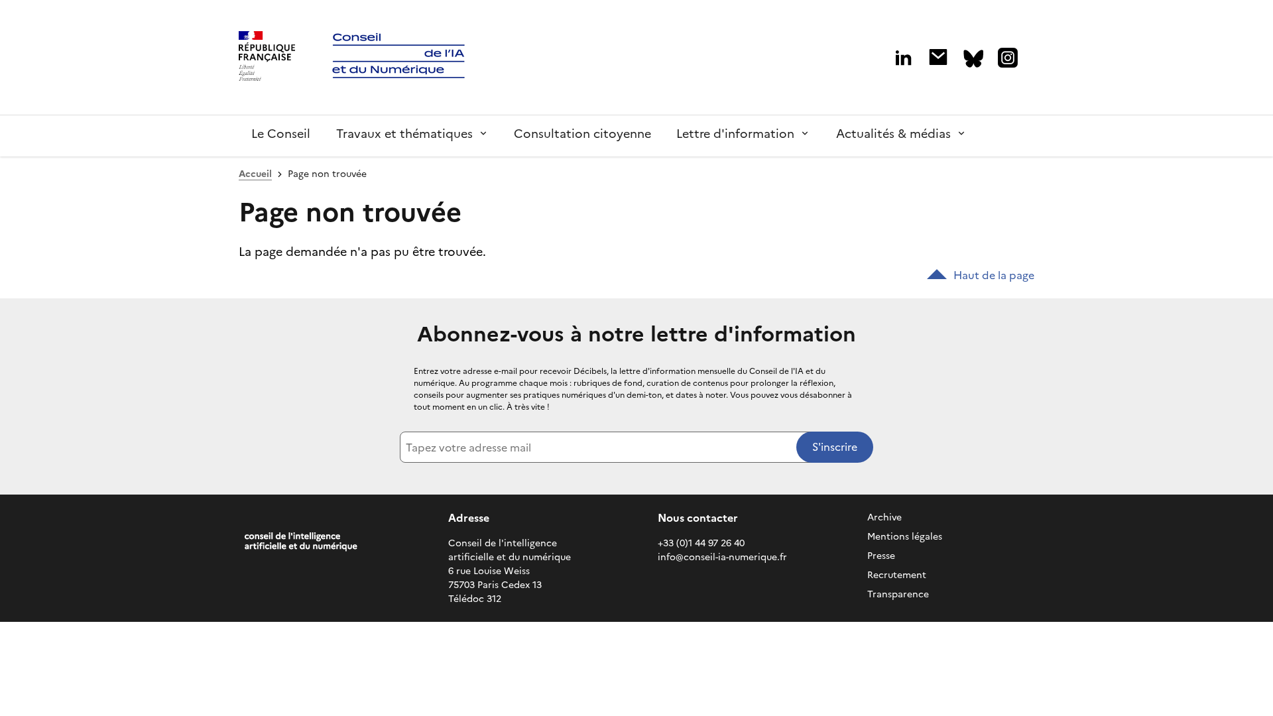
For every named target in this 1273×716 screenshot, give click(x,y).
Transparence (898, 594)
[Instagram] (1008, 57)
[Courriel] (938, 57)
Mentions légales (904, 537)
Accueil (255, 174)
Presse (881, 556)
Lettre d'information (735, 134)
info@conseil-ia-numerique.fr (722, 557)
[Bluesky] (973, 58)
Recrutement (896, 575)
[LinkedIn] (903, 58)
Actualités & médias (893, 134)
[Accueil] (267, 57)
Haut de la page (993, 275)
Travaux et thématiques (404, 134)
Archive (884, 517)
